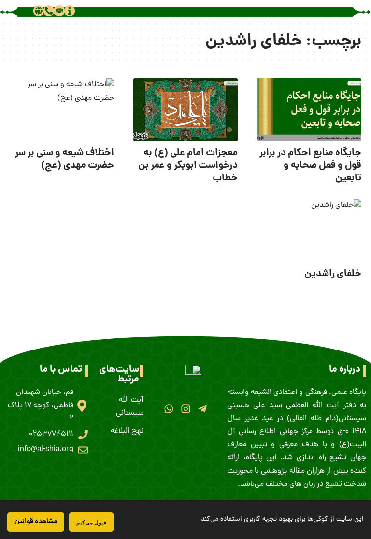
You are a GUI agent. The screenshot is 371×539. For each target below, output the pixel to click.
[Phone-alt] (48, 10)
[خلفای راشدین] (309, 230)
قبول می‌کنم (91, 522)
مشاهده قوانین (35, 521)
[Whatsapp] (169, 409)
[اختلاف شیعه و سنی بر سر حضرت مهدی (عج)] (62, 109)
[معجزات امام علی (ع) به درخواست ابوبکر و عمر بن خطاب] (185, 109)
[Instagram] (185, 409)
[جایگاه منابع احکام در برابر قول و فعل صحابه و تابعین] (309, 109)
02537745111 (51, 434)
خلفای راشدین (332, 274)
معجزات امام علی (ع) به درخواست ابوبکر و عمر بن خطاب (188, 166)
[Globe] (38, 10)
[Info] (69, 10)
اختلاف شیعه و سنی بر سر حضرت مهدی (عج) (64, 160)
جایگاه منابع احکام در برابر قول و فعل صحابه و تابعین (310, 166)
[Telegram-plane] (202, 409)
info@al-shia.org (45, 449)
